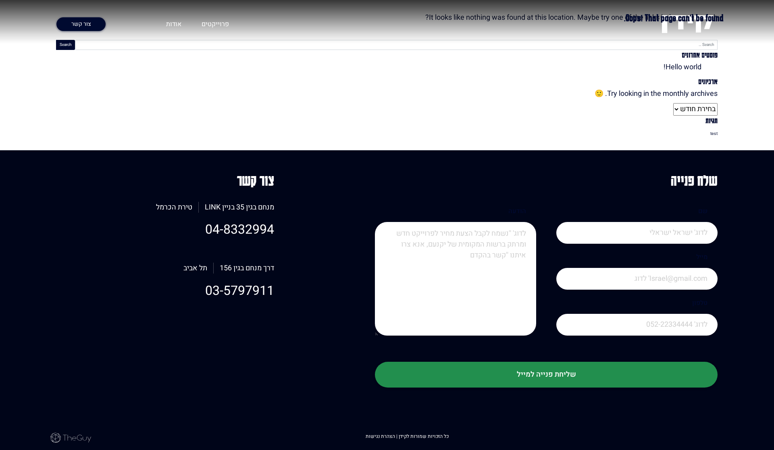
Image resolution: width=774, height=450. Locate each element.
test (714, 134)
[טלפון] (637, 336)
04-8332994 (239, 229)
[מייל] (637, 290)
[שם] (637, 244)
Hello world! (682, 67)
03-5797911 (239, 290)
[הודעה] (455, 290)
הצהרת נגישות (381, 436)
